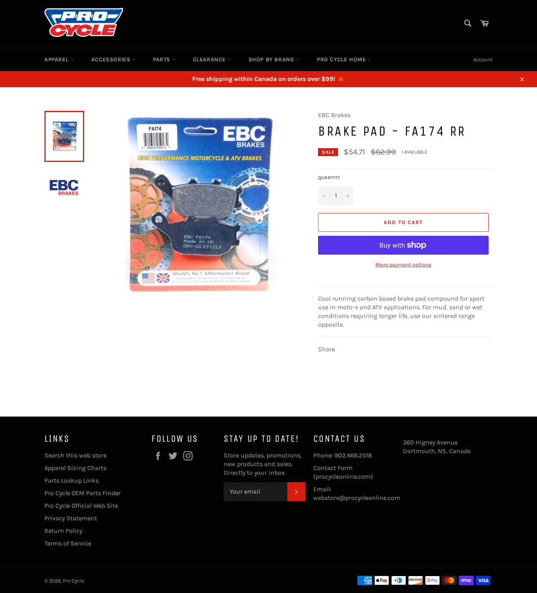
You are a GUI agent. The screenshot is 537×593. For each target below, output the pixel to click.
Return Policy (63, 530)
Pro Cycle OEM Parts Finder (82, 493)
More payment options (403, 264)
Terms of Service (67, 543)
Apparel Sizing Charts (75, 468)
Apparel (57, 59)
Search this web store (75, 455)
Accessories (111, 59)
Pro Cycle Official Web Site (81, 505)
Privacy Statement (70, 518)
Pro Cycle (73, 581)
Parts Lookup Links (71, 480)
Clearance (210, 59)
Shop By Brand (272, 59)
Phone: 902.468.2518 (342, 455)
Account (483, 59)
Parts (162, 59)
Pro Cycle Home (342, 59)
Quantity (329, 177)
